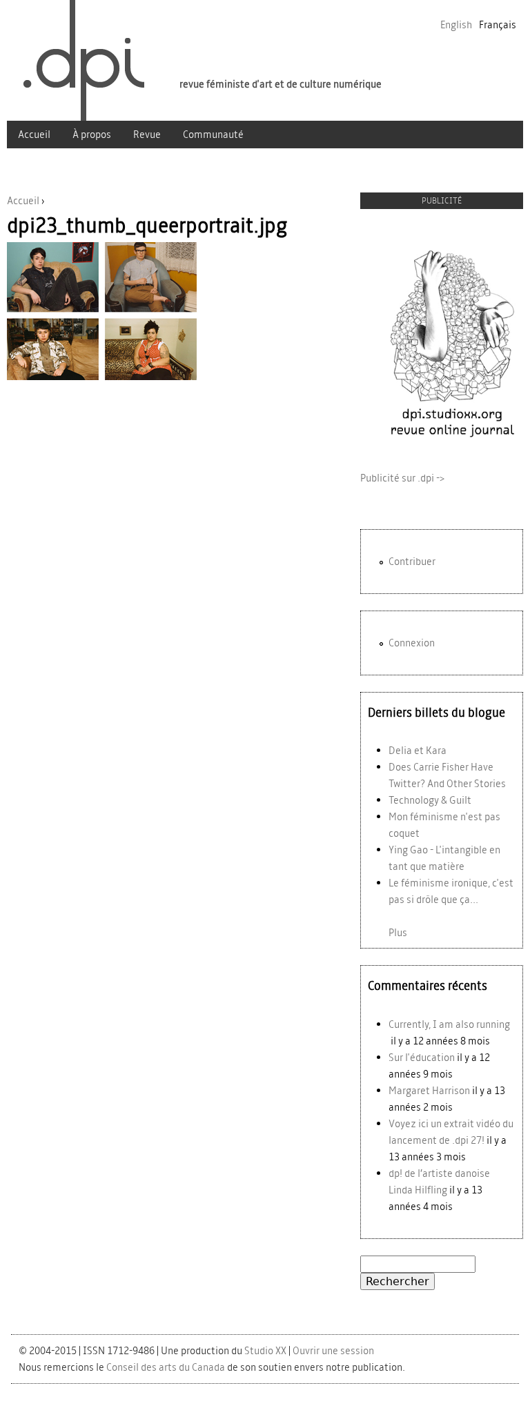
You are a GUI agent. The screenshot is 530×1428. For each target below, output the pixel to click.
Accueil (34, 134)
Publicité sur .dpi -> (402, 477)
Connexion (412, 642)
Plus (398, 932)
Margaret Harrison (429, 1090)
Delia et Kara (417, 750)
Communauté (213, 134)
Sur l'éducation (422, 1057)
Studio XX (265, 1350)
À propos (91, 134)
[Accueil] (76, 60)
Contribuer (412, 561)
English (456, 24)
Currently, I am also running (449, 1024)
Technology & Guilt (430, 799)
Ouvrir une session (333, 1350)
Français (497, 24)
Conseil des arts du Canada (165, 1367)
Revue (147, 134)
